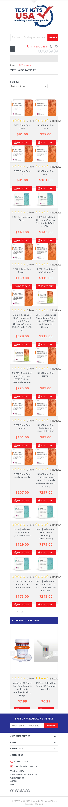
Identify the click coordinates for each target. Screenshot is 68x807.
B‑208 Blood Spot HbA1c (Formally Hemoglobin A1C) (45, 428)
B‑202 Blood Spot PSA (45, 127)
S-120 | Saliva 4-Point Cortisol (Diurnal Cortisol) (22, 532)
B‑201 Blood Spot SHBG (22, 127)
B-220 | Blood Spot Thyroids (22, 271)
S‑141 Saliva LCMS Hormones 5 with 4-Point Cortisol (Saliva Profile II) (46, 222)
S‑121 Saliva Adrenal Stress (22, 218)
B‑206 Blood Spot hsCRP (45, 173)
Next (55, 653)
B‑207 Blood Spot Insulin (22, 427)
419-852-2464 (21, 761)
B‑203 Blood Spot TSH (22, 173)
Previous (12, 653)
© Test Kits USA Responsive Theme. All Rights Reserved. (34, 802)
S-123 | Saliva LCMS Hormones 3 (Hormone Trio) (22, 584)
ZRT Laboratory (25, 65)
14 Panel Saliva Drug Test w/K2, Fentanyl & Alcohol (46, 686)
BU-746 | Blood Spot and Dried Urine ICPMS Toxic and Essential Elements (22, 378)
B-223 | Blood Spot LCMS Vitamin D (46, 271)
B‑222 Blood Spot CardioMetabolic (22, 476)
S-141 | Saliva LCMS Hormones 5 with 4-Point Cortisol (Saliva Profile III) (46, 586)
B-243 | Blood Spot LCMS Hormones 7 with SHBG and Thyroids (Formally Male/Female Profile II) (22, 322)
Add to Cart (23, 142)
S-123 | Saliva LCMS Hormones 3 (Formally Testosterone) (46, 534)
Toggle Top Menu (34, 1)
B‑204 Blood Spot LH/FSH (45, 375)
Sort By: (14, 81)
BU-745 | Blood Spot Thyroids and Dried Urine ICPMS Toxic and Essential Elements (46, 321)
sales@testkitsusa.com (26, 766)
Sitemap (38, 804)
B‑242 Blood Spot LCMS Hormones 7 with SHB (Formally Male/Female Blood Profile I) (45, 480)
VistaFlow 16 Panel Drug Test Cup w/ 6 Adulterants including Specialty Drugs (22, 689)
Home (12, 65)
